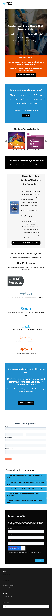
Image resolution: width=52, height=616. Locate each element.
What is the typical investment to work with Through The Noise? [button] (24, 477)
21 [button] (37, 149)
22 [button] (38, 149)
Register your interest (8, 585)
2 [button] (14, 149)
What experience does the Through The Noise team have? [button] (25, 489)
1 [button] (13, 149)
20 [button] (36, 149)
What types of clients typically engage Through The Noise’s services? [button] (24, 501)
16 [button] (31, 149)
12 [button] (26, 149)
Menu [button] (47, 3)
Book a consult (6, 588)
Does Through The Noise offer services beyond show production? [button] (22, 495)
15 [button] (30, 149)
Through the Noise (27, 614)
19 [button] (35, 149)
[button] (6, 141)
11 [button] (25, 149)
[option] (17, 140)
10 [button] (24, 149)
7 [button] (20, 149)
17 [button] (32, 149)
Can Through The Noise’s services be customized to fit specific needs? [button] (25, 483)
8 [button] (21, 149)
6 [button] (19, 149)
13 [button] (27, 149)
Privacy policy (6, 575)
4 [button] (16, 149)
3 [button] (15, 149)
